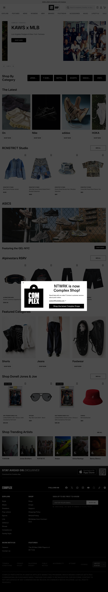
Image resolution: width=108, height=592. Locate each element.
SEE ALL (98, 148)
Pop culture (6, 512)
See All (99, 432)
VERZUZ (5, 523)
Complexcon (7, 530)
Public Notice (45, 564)
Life (3, 519)
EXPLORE (5, 13)
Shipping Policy (34, 512)
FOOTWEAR (62, 13)
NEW (43, 13)
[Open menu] (4, 7)
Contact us (6, 551)
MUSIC (85, 13)
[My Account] (101, 7)
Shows (4, 526)
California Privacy (32, 564)
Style (4, 501)
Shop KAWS (9, 40)
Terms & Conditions (7, 564)
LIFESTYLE (95, 13)
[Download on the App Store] (87, 472)
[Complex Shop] (54, 7)
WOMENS (34, 13)
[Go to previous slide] (4, 66)
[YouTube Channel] (88, 488)
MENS (25, 13)
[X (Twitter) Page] (72, 488)
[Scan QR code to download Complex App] (102, 472)
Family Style (6, 533)
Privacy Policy (87, 506)
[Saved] (97, 7)
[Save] (25, 155)
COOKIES (84, 564)
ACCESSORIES (75, 13)
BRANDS (51, 13)
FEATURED (15, 13)
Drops (30, 505)
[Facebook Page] (66, 488)
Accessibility (58, 563)
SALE (104, 13)
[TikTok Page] (99, 488)
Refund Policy (33, 515)
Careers (5, 547)
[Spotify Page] (105, 488)
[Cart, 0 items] (104, 7)
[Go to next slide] (13, 66)
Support (31, 508)
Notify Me (92, 502)
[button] (54, 40)
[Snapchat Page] (94, 488)
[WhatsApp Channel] (77, 488)
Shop (30, 501)
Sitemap (72, 563)
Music (4, 505)
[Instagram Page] (83, 488)
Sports (4, 515)
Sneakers (5, 508)
